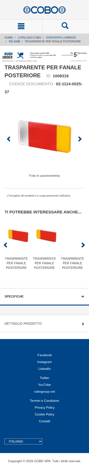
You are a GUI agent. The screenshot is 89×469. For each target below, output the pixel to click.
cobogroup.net (44, 391)
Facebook (44, 355)
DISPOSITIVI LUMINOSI (61, 37)
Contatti (44, 421)
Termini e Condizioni (44, 400)
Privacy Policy (45, 407)
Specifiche (14, 296)
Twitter (44, 378)
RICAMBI (14, 41)
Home (9, 37)
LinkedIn (44, 369)
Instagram (44, 362)
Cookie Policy (44, 414)
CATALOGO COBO (29, 37)
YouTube (44, 384)
